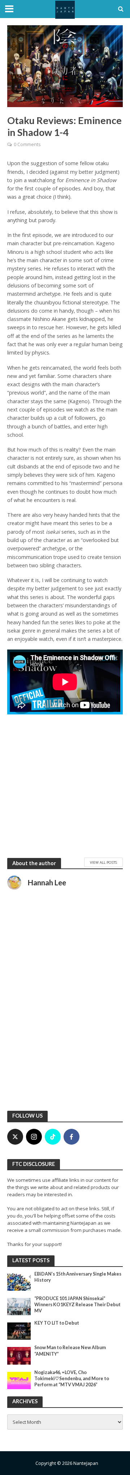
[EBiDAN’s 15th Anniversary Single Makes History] (19, 1281)
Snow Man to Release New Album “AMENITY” (70, 1350)
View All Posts (103, 862)
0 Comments (27, 144)
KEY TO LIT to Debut (56, 1323)
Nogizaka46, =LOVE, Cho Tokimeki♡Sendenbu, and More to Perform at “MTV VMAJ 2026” (71, 1378)
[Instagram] (34, 1137)
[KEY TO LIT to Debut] (19, 1331)
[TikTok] (53, 1137)
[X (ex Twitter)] (15, 1137)
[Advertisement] (65, 786)
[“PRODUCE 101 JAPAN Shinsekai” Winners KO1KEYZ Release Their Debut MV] (19, 1306)
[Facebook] (71, 1137)
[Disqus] (65, 1010)
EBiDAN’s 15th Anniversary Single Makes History (77, 1277)
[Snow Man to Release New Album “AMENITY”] (19, 1355)
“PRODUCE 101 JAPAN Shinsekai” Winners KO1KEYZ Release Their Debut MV (77, 1304)
